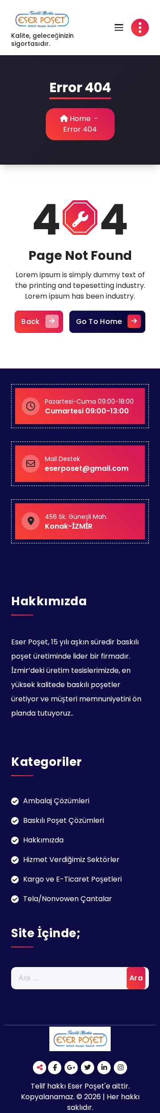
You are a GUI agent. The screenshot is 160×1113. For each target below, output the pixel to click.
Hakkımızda (43, 840)
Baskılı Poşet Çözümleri (63, 820)
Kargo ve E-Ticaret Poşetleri (72, 879)
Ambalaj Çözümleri (56, 801)
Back (30, 321)
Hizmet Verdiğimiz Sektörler (71, 859)
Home (79, 118)
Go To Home (99, 321)
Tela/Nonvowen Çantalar (67, 899)
